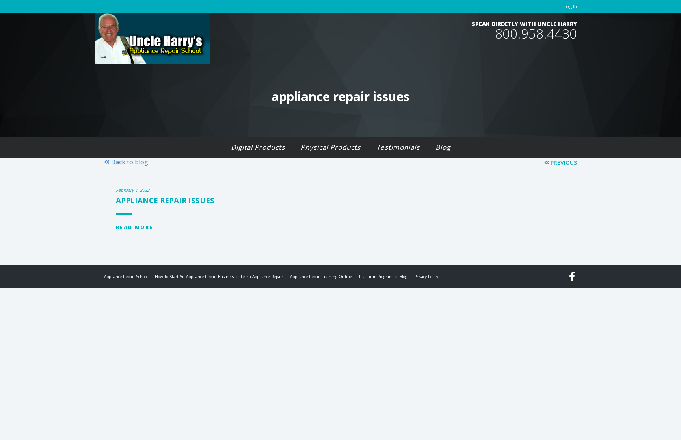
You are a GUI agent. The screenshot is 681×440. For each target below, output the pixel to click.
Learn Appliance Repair (262, 276)
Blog (442, 147)
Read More (134, 227)
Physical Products (331, 147)
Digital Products (258, 147)
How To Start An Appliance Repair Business (194, 276)
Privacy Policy (426, 276)
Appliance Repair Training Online (321, 276)
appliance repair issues (165, 200)
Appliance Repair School (126, 276)
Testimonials (398, 147)
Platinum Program (376, 276)
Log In (570, 6)
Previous (563, 162)
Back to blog (129, 162)
